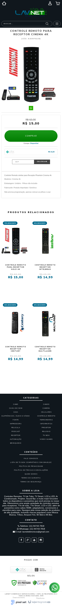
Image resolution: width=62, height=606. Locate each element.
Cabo (15, 404)
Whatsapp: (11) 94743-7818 (32, 529)
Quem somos (31, 474)
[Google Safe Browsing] (40, 582)
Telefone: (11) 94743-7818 (31, 526)
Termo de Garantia (31, 478)
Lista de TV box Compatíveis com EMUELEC (31, 462)
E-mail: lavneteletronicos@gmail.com (32, 532)
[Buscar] (47, 23)
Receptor (15, 435)
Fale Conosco (31, 459)
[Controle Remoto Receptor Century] (15, 337)
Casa (15, 412)
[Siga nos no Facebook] (21, 540)
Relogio (46, 431)
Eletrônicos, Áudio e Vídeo (16, 416)
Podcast (16, 431)
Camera (46, 408)
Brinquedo (15, 443)
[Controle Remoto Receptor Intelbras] (45, 255)
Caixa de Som (15, 408)
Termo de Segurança (31, 482)
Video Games (46, 439)
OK (42, 162)
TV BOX (46, 435)
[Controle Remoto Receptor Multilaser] (45, 337)
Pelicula (15, 428)
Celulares (46, 412)
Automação (16, 439)
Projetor (46, 428)
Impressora (15, 424)
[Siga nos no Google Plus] (27, 540)
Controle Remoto (46, 416)
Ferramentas (46, 420)
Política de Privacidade (31, 466)
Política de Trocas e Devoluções (31, 470)
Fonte (16, 420)
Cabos (46, 404)
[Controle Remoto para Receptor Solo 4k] (15, 255)
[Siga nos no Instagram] (40, 540)
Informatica (46, 424)
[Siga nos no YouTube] (33, 540)
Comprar (31, 136)
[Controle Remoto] (31, 12)
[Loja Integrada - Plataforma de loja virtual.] (39, 602)
